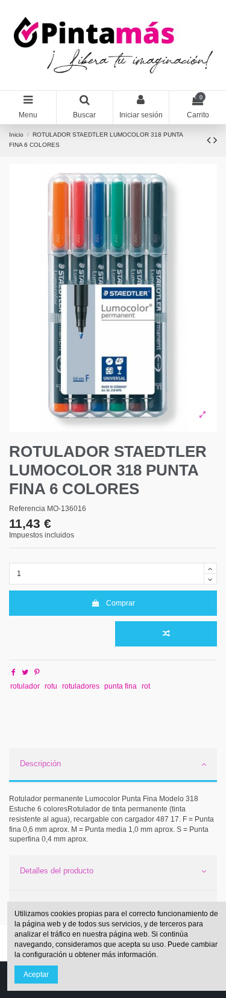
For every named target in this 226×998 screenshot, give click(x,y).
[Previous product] (210, 140)
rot (146, 686)
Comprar (120, 603)
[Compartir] (13, 672)
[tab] (113, 765)
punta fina (120, 686)
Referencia (27, 508)
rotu (51, 686)
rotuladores (80, 686)
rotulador (25, 686)
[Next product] (215, 140)
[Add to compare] (166, 633)
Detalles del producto (56, 870)
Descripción (40, 763)
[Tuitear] (25, 672)
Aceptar (36, 974)
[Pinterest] (37, 672)
